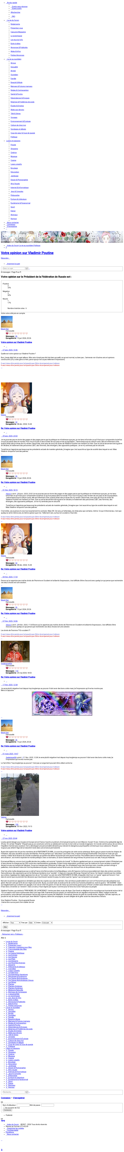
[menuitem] (19, 7)
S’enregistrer (19, 1098)
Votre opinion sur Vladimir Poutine (27, 253)
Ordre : (39, 923)
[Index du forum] (25, 238)
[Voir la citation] (17, 494)
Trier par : (25, 923)
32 (16, 422)
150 (16, 824)
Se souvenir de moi (12, 1108)
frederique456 (6, 664)
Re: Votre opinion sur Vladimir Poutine (18, 428)
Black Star (5, 329)
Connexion (6, 1098)
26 (16, 336)
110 (16, 671)
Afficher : (6, 923)
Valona (3, 817)
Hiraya (3, 415)
